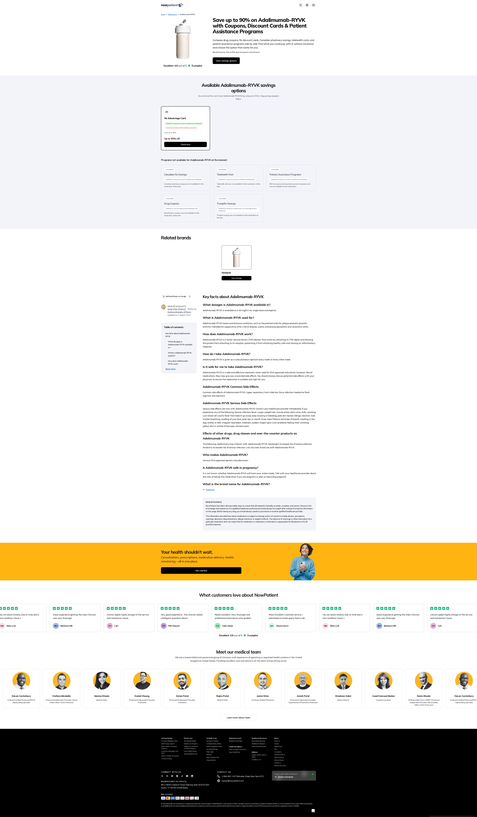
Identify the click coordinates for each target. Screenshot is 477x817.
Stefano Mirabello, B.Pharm (179, 312)
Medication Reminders (235, 741)
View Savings (236, 278)
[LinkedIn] (192, 776)
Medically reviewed (175, 306)
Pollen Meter (210, 752)
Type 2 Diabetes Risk (212, 757)
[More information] (190, 296)
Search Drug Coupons (168, 744)
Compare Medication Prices (169, 741)
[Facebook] (172, 776)
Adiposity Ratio (211, 760)
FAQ (275, 749)
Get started (201, 570)
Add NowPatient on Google (176, 296)
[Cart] (300, 5)
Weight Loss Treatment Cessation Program (191, 747)
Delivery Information (280, 765)
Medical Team (278, 746)
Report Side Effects (234, 752)
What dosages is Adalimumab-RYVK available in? (180, 344)
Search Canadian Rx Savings (170, 756)
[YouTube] (187, 776)
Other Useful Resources (259, 746)
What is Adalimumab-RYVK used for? (179, 354)
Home (163, 14)
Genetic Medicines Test (190, 754)
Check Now (185, 144)
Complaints (277, 752)
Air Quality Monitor (212, 749)
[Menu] (313, 5)
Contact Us (277, 763)
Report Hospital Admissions (237, 749)
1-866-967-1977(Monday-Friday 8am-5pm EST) (243, 776)
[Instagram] (167, 776)
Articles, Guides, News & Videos (259, 756)
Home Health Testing (190, 751)
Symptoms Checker (212, 741)
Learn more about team (238, 717)
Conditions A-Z (256, 759)
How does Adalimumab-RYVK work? (178, 362)
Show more (170, 369)
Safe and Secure (279, 760)
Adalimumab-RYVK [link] (187, 14)
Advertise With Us (279, 755)
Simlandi (210, 489)
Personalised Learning (258, 741)
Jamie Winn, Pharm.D (176, 309)
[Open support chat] (313, 810)
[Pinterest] (177, 776)
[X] (162, 776)
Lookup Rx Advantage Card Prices (169, 752)
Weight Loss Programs (191, 744)
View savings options (226, 60)
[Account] (307, 5)
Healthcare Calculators (258, 744)
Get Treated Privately (190, 741)
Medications (172, 14)
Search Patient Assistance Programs (169, 747)
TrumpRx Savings (166, 758)
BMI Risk (209, 755)
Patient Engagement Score (214, 746)
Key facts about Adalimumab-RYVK (178, 335)
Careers (276, 744)
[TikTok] (182, 776)
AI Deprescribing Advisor (213, 744)
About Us (277, 741)
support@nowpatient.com (233, 780)
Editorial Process (279, 757)
